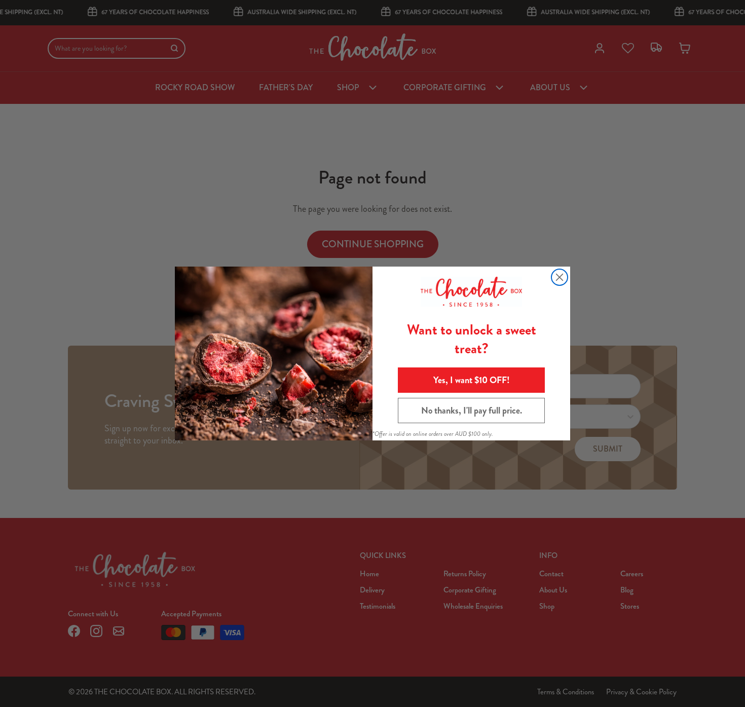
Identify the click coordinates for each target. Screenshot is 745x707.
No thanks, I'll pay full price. (471, 410)
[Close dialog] (559, 277)
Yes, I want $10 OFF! (471, 380)
